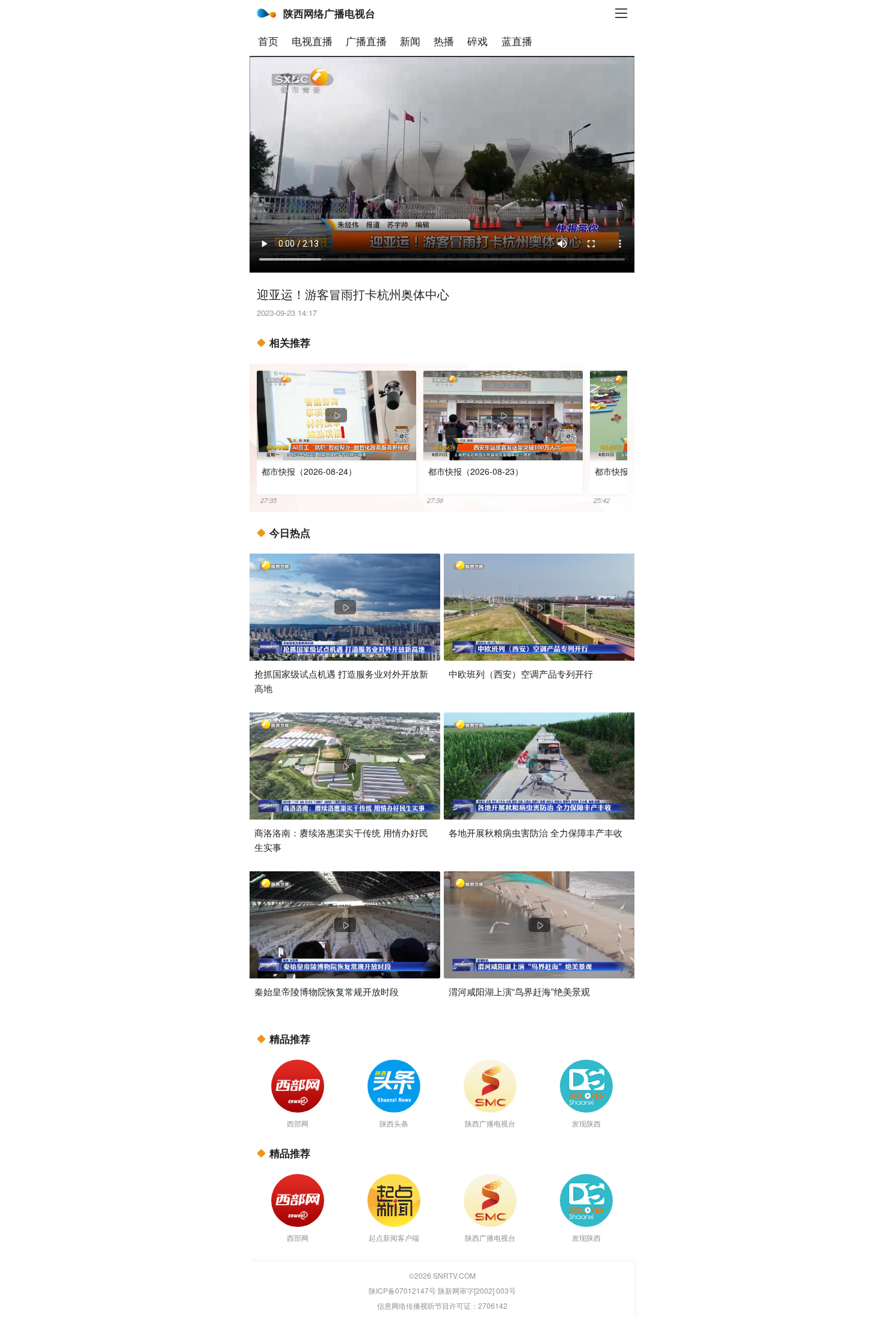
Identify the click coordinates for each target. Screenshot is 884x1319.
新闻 (410, 40)
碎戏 (477, 40)
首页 (268, 40)
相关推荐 (289, 342)
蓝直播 (517, 40)
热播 (444, 40)
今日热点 (289, 532)
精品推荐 (289, 1038)
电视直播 (312, 40)
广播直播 (366, 40)
